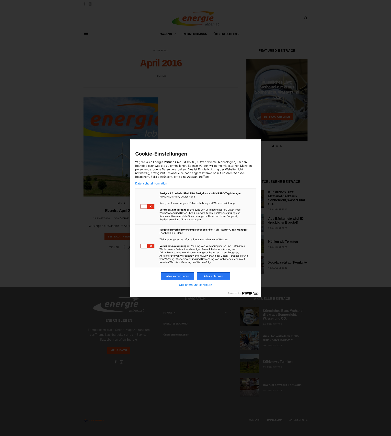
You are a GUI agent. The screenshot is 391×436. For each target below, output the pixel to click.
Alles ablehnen (213, 276)
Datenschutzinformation (151, 183)
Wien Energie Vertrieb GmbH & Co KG (170, 162)
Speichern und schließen (195, 284)
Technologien (226, 162)
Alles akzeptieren (177, 276)
